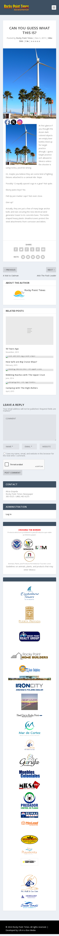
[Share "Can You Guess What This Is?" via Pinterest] (37, 249)
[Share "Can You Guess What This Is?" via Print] (43, 249)
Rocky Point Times (24, 38)
